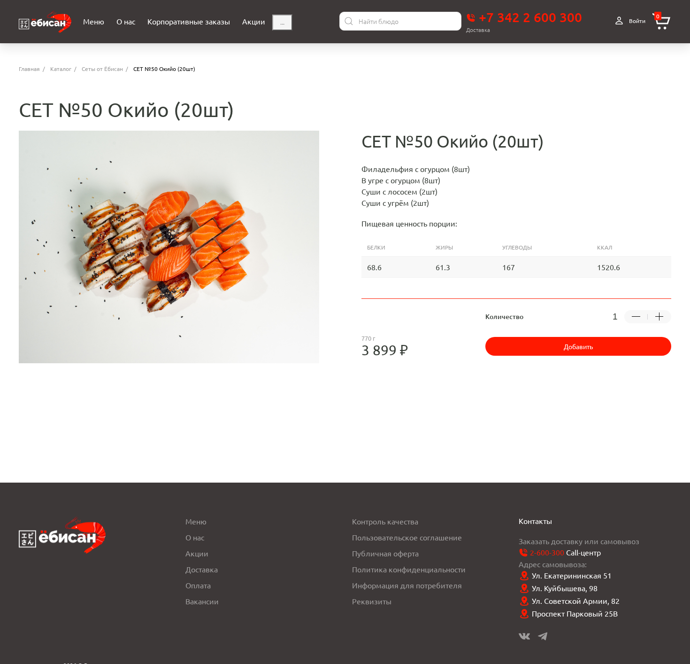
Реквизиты (371, 601)
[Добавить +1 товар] (659, 316)
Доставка (201, 569)
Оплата (198, 585)
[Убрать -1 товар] (636, 316)
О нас (194, 537)
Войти (636, 20)
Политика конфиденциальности (409, 569)
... (282, 22)
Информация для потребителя (407, 585)
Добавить (578, 346)
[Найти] (348, 21)
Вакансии (202, 601)
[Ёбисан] (45, 21)
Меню (196, 521)
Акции (196, 553)
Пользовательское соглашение (407, 537)
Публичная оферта (385, 553)
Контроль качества (385, 521)
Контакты (535, 520)
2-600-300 (547, 552)
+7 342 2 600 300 (528, 17)
